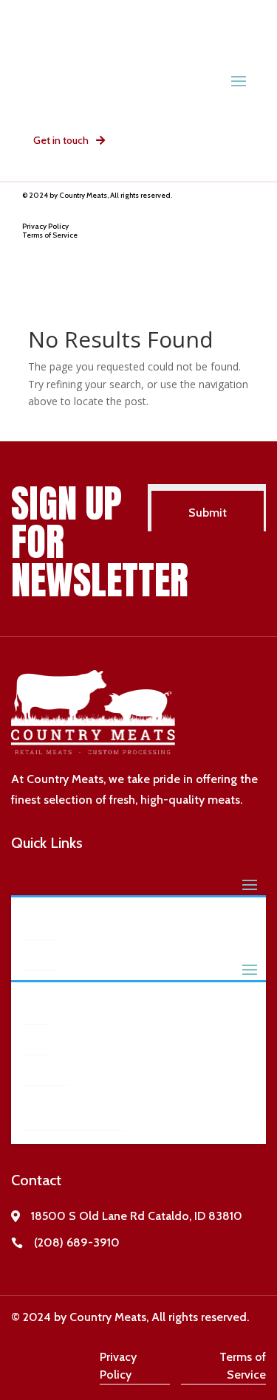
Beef (36, 1009)
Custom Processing (57, 1107)
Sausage (47, 1070)
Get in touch (61, 140)
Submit (207, 513)
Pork (36, 1039)
